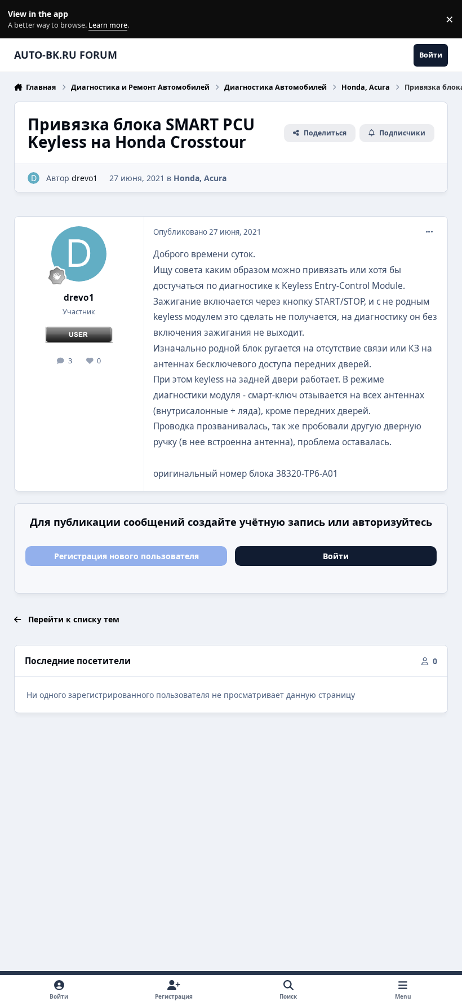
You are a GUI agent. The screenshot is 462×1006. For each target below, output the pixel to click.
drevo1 (84, 178)
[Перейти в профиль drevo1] (33, 178)
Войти (336, 556)
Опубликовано (207, 232)
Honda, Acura (200, 178)
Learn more (21, 19)
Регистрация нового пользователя (126, 556)
